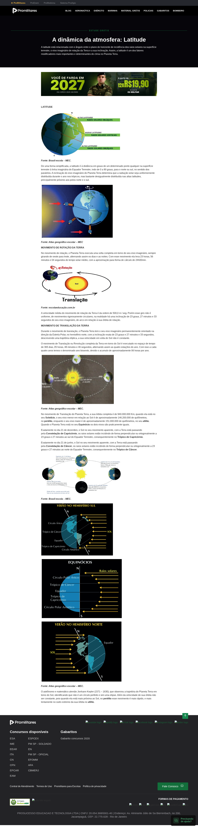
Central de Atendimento (22, 786)
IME (12, 743)
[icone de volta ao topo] (185, 716)
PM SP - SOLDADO (39, 743)
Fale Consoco (170, 786)
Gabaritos (163, 11)
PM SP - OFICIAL (38, 754)
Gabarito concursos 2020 (75, 738)
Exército (99, 11)
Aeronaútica (82, 11)
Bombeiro (178, 11)
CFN (12, 765)
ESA (12, 738)
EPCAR (14, 770)
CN (12, 759)
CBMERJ (33, 770)
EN (30, 749)
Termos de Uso (44, 786)
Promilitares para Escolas (67, 786)
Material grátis (130, 11)
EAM (13, 775)
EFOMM (33, 759)
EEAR (13, 749)
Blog (68, 11)
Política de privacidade (94, 786)
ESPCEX (33, 738)
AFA (30, 765)
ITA (12, 754)
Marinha (112, 11)
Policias (148, 11)
